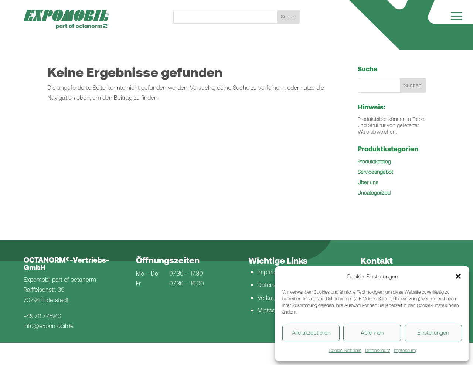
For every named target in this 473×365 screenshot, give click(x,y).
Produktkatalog (374, 162)
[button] (458, 276)
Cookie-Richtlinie (345, 350)
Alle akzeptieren (311, 332)
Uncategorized (374, 193)
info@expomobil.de (49, 325)
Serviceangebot (375, 172)
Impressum (405, 350)
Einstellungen (433, 332)
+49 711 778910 (42, 316)
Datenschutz (377, 350)
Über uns (368, 182)
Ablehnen (372, 332)
